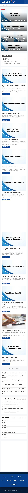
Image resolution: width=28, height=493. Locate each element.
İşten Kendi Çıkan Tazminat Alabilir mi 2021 (12, 49)
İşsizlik (15, 61)
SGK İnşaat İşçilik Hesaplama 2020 (11, 166)
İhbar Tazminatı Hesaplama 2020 (11, 113)
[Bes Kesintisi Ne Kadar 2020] (14, 347)
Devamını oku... (6, 120)
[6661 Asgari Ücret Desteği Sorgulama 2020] (14, 293)
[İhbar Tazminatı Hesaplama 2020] (14, 104)
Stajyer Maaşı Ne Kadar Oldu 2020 (11, 192)
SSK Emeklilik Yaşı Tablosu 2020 (10, 401)
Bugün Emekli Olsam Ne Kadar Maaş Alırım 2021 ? (13, 388)
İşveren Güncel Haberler (7, 63)
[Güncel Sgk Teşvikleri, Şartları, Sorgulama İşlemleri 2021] (14, 27)
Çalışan (4, 61)
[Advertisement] (14, 216)
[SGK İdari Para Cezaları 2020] (14, 130)
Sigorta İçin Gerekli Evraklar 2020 (11, 276)
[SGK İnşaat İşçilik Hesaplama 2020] (14, 156)
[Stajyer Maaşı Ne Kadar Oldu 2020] (14, 183)
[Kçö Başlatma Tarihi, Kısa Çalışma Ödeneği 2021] (7, 37)
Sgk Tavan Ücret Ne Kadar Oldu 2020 (12, 330)
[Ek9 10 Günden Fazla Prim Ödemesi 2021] (20, 37)
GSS (12, 61)
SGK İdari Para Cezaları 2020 (10, 139)
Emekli (8, 61)
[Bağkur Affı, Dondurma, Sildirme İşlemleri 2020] (14, 76)
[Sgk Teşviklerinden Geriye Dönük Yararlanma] (14, 239)
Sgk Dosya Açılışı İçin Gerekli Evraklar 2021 (13, 20)
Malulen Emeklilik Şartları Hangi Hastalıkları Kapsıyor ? (14, 408)
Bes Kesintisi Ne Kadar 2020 (10, 357)
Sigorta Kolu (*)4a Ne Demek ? (10, 403)
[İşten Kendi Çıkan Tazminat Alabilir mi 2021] (14, 46)
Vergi (15, 63)
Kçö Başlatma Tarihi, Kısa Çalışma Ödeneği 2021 (7, 39)
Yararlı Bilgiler (12, 484)
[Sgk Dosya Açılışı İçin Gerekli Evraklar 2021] (14, 15)
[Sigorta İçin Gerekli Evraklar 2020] (14, 267)
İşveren (2, 9)
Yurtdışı (18, 63)
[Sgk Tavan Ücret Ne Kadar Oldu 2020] (14, 321)
